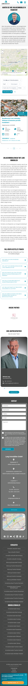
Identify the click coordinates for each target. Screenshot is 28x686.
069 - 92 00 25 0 (8, 381)
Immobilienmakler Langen (14, 622)
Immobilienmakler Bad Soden (14, 615)
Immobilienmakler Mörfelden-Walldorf (14, 653)
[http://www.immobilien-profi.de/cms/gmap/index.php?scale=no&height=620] (14, 316)
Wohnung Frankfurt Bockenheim (14, 566)
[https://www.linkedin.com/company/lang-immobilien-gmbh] (17, 536)
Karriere (14, 670)
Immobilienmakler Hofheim (14, 633)
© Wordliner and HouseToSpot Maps (8, 72)
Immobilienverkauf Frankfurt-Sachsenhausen (14, 587)
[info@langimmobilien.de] (22, 2)
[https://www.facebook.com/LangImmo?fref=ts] (5, 537)
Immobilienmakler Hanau (14, 608)
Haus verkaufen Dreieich (14, 552)
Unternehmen (14, 668)
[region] (14, 62)
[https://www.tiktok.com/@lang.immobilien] (23, 537)
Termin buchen (14, 509)
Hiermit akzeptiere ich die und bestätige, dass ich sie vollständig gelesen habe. (15, 434)
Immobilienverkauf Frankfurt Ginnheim (14, 594)
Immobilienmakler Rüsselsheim (14, 629)
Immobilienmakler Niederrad (14, 640)
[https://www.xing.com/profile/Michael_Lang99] (14, 536)
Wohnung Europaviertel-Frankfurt (14, 562)
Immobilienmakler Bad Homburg (14, 612)
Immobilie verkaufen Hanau (14, 548)
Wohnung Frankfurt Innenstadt (14, 576)
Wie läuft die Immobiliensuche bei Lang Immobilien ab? (12, 266)
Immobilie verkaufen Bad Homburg (14, 555)
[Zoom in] (2, 50)
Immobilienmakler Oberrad (14, 643)
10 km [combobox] (19, 88)
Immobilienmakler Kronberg (14, 619)
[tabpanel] (14, 362)
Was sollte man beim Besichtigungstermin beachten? (11, 281)
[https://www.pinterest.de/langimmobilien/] (20, 537)
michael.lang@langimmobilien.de (11, 383)
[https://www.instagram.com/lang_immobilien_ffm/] (8, 536)
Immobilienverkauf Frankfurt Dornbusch (14, 598)
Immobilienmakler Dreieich (14, 626)
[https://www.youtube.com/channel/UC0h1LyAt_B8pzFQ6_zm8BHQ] (11, 537)
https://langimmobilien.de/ (14, 505)
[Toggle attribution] (26, 72)
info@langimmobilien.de (14, 498)
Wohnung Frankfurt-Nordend (14, 569)
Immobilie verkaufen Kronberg (14, 559)
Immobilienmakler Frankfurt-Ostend (14, 646)
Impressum (14, 671)
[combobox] (9, 87)
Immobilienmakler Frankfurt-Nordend (14, 650)
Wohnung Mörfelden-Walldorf (14, 579)
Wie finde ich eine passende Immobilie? (10, 260)
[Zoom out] (2, 52)
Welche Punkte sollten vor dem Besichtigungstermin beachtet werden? (11, 274)
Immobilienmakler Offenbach (14, 636)
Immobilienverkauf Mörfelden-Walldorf (14, 601)
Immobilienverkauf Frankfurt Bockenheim (14, 591)
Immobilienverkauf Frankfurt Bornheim (14, 583)
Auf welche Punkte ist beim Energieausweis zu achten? (12, 288)
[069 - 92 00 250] (18, 2)
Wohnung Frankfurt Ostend (14, 572)
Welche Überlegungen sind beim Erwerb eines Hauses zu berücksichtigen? (12, 295)
